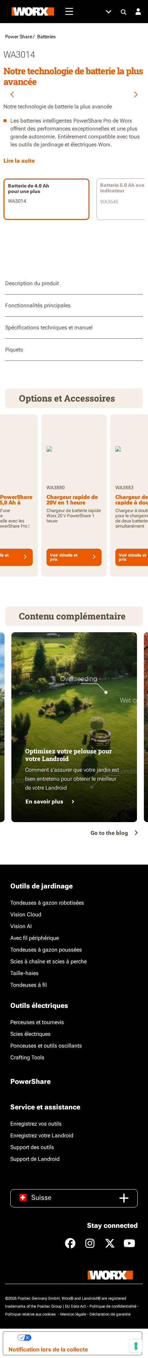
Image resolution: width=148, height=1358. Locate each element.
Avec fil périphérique (34, 938)
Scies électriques (30, 1034)
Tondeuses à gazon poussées (46, 949)
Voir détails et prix (63, 557)
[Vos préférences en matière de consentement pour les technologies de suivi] (135, 1345)
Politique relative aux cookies (31, 1314)
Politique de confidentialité (112, 1306)
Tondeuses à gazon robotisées (47, 902)
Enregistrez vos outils (36, 1123)
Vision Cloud (25, 914)
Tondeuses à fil (28, 985)
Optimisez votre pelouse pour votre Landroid (68, 755)
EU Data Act (75, 1306)
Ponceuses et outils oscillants (46, 1045)
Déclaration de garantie (109, 1314)
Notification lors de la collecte (48, 1349)
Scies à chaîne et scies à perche (48, 961)
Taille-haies (24, 973)
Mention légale (73, 1314)
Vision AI (21, 926)
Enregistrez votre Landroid (41, 1135)
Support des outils (32, 1147)
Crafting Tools (27, 1057)
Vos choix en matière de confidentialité (83, 1337)
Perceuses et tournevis (37, 1022)
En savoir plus (44, 801)
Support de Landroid (35, 1159)
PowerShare (30, 1081)
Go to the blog (109, 833)
